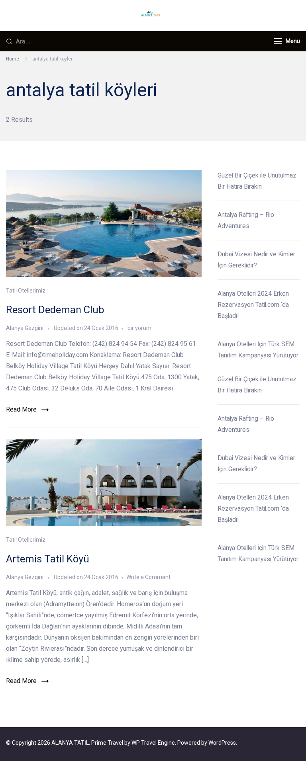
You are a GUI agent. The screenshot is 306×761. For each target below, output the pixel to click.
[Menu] (278, 41)
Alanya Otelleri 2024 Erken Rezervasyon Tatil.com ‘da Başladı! (253, 305)
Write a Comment (148, 577)
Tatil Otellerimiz (25, 290)
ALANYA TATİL (70, 743)
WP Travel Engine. (153, 743)
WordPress (222, 743)
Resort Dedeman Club (55, 310)
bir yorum (138, 328)
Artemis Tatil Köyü (47, 559)
